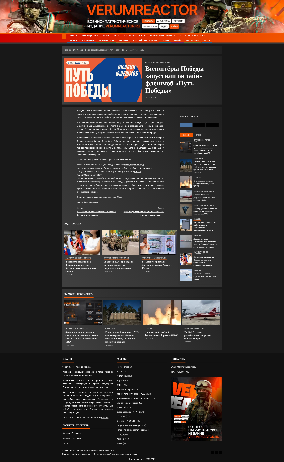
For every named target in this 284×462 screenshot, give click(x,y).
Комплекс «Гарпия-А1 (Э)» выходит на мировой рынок (204, 276)
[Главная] (64, 36)
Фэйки (106, 36)
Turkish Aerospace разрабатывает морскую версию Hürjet (204, 197)
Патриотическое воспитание (162, 36)
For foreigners (192, 40)
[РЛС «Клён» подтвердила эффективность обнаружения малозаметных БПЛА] (186, 225)
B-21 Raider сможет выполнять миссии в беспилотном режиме (96, 211)
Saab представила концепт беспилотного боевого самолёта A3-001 (205, 211)
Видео (116, 36)
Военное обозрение (71, 433)
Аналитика (123, 40)
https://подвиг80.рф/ (133, 165)
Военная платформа (71, 438)
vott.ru (65, 443)
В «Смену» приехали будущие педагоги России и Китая (157, 265)
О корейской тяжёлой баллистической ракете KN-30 (203, 183)
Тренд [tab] (198, 135)
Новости (73, 36)
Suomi (119, 371)
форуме (95, 392)
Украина (165, 40)
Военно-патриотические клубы (193, 36)
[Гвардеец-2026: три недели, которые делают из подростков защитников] (120, 242)
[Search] (220, 38)
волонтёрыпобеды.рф (87, 202)
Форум (207, 40)
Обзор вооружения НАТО (134, 36)
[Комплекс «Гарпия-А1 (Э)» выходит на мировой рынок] (186, 275)
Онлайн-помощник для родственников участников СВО (88, 450)
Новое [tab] (186, 135)
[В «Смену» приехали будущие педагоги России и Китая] (158, 242)
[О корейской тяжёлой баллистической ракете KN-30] (186, 182)
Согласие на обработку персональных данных (115, 454)
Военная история (106, 40)
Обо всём (177, 40)
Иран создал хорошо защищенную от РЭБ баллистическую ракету (144, 211)
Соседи (120, 434)
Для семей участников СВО (145, 40)
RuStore (104, 417)
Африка (120, 380)
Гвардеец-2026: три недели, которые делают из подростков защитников (119, 265)
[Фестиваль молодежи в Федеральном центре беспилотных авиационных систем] (82, 242)
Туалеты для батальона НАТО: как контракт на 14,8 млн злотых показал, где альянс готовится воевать (204, 167)
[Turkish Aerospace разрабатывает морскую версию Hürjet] (186, 196)
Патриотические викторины (81, 40)
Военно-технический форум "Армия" (133, 398)
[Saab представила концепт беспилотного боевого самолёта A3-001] (186, 210)
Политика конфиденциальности (77, 454)
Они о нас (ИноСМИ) (90, 36)
